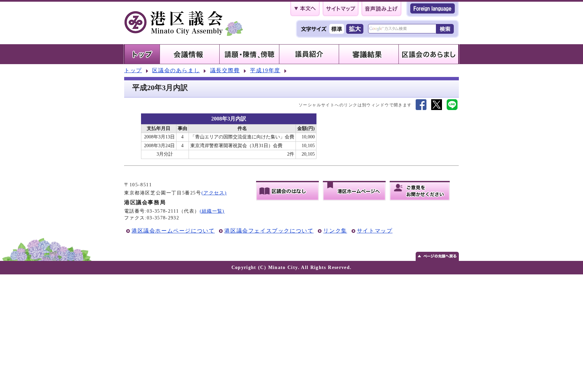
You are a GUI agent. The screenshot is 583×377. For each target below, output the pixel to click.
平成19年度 (265, 70)
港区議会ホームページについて (173, 231)
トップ (133, 70)
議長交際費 (225, 70)
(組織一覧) (212, 211)
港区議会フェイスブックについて (268, 231)
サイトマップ (375, 231)
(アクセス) (214, 192)
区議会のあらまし (176, 70)
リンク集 (335, 231)
